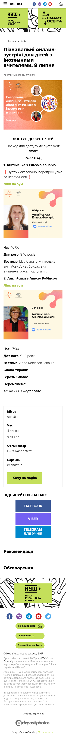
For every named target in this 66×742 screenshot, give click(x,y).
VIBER (33, 519)
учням (31, 74)
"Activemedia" (46, 732)
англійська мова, (15, 74)
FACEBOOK (33, 506)
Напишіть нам (60, 4)
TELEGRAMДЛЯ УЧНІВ (33, 532)
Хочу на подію (24, 478)
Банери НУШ (26, 635)
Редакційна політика (30, 645)
